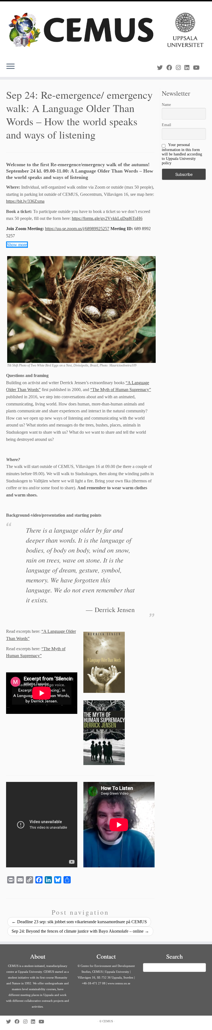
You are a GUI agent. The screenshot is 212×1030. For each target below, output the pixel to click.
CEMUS (107, 1021)
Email (166, 125)
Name (166, 105)
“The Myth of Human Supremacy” (120, 389)
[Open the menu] (10, 67)
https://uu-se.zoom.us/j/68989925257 (77, 228)
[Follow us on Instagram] (180, 67)
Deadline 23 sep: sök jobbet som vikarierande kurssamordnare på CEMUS (79, 921)
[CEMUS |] (106, 30)
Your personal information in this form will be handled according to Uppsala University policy (182, 154)
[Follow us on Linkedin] (188, 67)
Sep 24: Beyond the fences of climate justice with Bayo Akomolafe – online (80, 931)
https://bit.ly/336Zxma (25, 201)
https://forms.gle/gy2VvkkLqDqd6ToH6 (107, 218)
